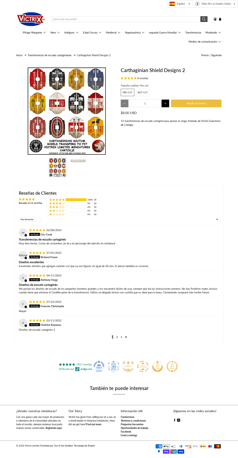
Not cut (143, 92)
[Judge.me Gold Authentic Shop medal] (128, 366)
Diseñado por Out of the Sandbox (56, 445)
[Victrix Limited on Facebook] (174, 420)
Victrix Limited (32, 445)
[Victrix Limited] (30, 19)
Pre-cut (127, 92)
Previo (205, 55)
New (53, 32)
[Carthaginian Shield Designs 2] (66, 111)
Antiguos (69, 32)
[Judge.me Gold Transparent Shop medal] (142, 366)
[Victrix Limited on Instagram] (178, 420)
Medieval (111, 32)
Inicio (19, 55)
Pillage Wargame (32, 32)
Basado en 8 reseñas (30, 202)
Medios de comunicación (203, 41)
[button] (129, 78)
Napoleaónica (133, 32)
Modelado (211, 32)
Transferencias (193, 32)
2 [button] (117, 337)
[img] (37, 230)
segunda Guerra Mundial (163, 32)
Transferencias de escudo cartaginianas (50, 55)
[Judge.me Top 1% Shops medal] (157, 366)
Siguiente (216, 55)
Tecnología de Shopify (84, 445)
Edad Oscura (90, 32)
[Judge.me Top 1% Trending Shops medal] (172, 366)
